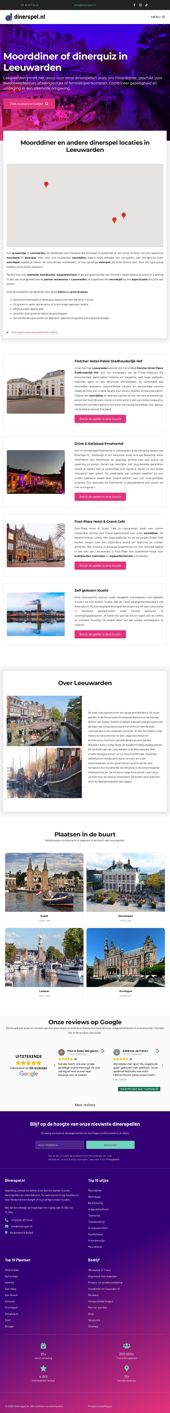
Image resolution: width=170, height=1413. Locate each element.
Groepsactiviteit (98, 1227)
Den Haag (10, 1288)
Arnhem (9, 1301)
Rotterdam (11, 1276)
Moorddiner (95, 1190)
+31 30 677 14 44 (29, 5)
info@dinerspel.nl (85, 5)
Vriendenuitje (96, 1240)
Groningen (11, 1307)
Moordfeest (95, 1246)
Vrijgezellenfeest (98, 1209)
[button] (114, 220)
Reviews (93, 1294)
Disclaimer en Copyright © (104, 1288)
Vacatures (94, 1319)
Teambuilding (96, 1221)
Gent (8, 1319)
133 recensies (38, 1068)
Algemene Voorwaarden (102, 1276)
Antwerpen (11, 1313)
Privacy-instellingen (100, 1406)
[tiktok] (146, 5)
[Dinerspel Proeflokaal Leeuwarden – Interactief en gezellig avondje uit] (36, 451)
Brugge (9, 1326)
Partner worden (97, 1307)
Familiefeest (95, 1234)
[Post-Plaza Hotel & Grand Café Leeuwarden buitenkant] (36, 524)
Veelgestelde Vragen (100, 1301)
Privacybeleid (112, 1159)
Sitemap (93, 1326)
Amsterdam (12, 1269)
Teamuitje (94, 1215)
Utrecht (9, 1282)
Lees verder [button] (65, 1079)
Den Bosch (11, 1294)
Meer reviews (85, 1105)
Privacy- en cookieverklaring (105, 1282)
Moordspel (94, 1196)
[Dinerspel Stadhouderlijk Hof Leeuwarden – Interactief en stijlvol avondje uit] (36, 371)
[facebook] (134, 5)
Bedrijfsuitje (95, 1202)
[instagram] (140, 5)
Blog (91, 1313)
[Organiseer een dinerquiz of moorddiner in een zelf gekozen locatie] (36, 593)
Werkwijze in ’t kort (99, 1269)
